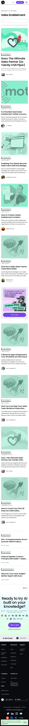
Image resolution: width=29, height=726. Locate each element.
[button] (26, 2)
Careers (3, 678)
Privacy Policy (5, 723)
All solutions (4, 665)
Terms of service (7, 707)
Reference (13, 656)
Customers (13, 653)
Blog (12, 667)
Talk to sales (20, 2)
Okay (25, 722)
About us (3, 682)
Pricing (2, 649)
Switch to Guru (4, 690)
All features (4, 661)
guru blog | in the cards (9, 10)
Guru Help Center (22, 649)
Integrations (4, 657)
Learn (12, 649)
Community (13, 664)
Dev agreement (17, 707)
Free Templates (5, 694)
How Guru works (3, 653)
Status (21, 654)
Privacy (24, 707)
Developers (13, 660)
